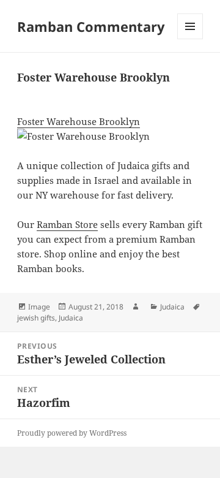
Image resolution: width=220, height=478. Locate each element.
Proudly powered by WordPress (72, 433)
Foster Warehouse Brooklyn (78, 121)
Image (39, 307)
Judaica (172, 307)
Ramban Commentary (91, 26)
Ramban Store (67, 224)
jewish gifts (36, 318)
